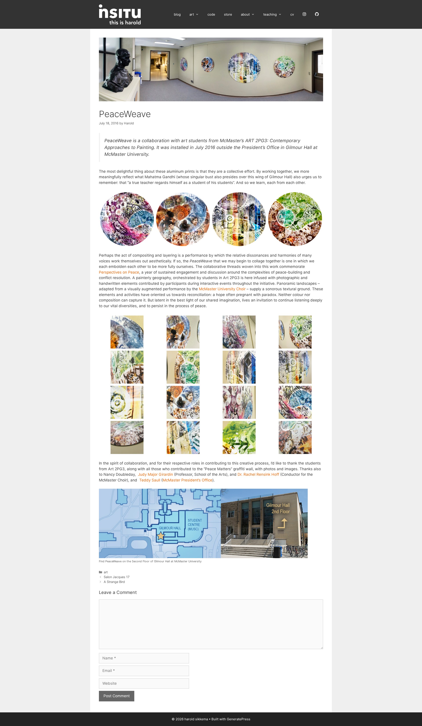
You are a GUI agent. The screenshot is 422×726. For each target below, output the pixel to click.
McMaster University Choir (222, 289)
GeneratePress (238, 719)
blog (177, 14)
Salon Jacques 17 (116, 577)
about (245, 14)
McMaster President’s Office (187, 480)
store (228, 14)
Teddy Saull (149, 480)
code (211, 14)
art (191, 14)
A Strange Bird (114, 582)
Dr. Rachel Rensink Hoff (258, 474)
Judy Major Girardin (155, 474)
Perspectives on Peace (119, 272)
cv (292, 14)
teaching (270, 14)
